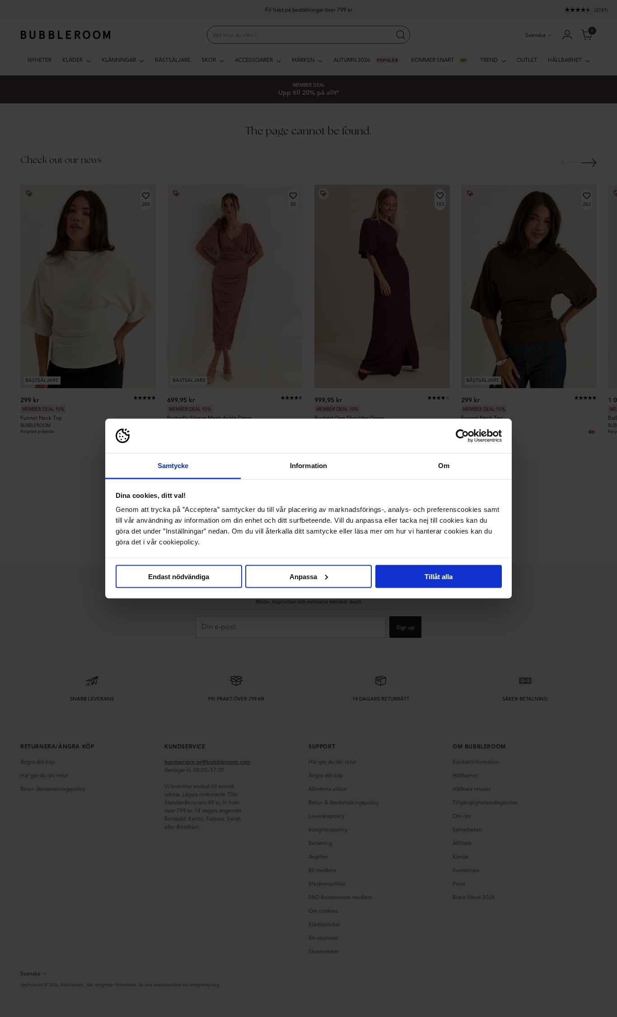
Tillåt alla (439, 576)
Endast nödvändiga (178, 576)
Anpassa (303, 576)
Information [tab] (308, 465)
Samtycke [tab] (173, 465)
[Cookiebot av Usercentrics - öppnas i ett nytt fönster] (462, 436)
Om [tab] (443, 465)
